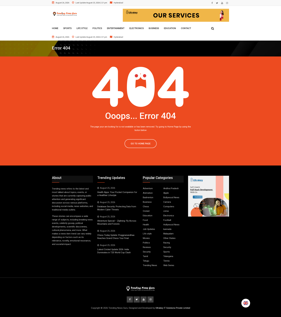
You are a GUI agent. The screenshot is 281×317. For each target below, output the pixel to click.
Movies (146, 238)
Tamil (145, 256)
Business (154, 28)
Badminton (148, 197)
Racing (166, 242)
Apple (166, 193)
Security (167, 247)
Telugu (146, 260)
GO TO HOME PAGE (140, 143)
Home (55, 28)
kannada (167, 229)
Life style (147, 233)
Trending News (150, 265)
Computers (168, 206)
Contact (186, 28)
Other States (169, 238)
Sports (67, 28)
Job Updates (149, 229)
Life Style (82, 28)
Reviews (147, 247)
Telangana (168, 256)
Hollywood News (171, 224)
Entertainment (115, 28)
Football (167, 220)
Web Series (168, 265)
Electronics (136, 28)
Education (170, 28)
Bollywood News (171, 197)
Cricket (146, 211)
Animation (148, 193)
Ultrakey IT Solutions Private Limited (173, 308)
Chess (146, 206)
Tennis (166, 260)
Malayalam (168, 233)
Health (146, 224)
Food (145, 220)
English (245, 303)
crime (166, 211)
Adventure (148, 188)
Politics (97, 28)
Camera (167, 202)
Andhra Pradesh (171, 188)
